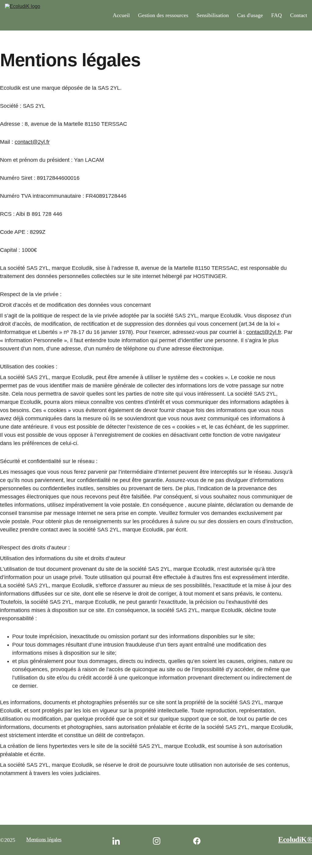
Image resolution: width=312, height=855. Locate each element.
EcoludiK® (295, 839)
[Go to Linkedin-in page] (119, 841)
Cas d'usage (250, 15)
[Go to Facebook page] (196, 841)
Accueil (121, 15)
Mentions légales (44, 839)
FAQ (276, 15)
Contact (298, 15)
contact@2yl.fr (32, 142)
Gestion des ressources (163, 15)
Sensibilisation (213, 15)
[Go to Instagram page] (159, 841)
